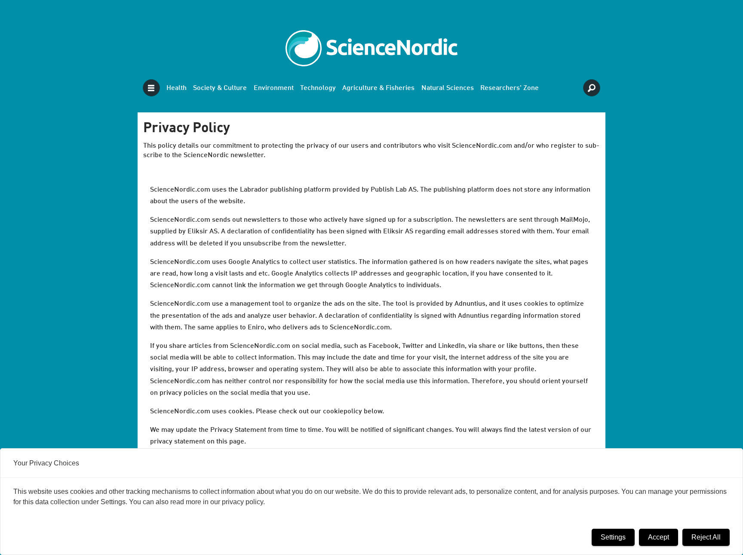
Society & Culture (220, 88)
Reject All (706, 537)
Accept (658, 537)
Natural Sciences (447, 88)
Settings (613, 537)
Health (176, 88)
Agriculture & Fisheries (378, 88)
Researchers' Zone (509, 88)
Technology (318, 88)
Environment (274, 88)
